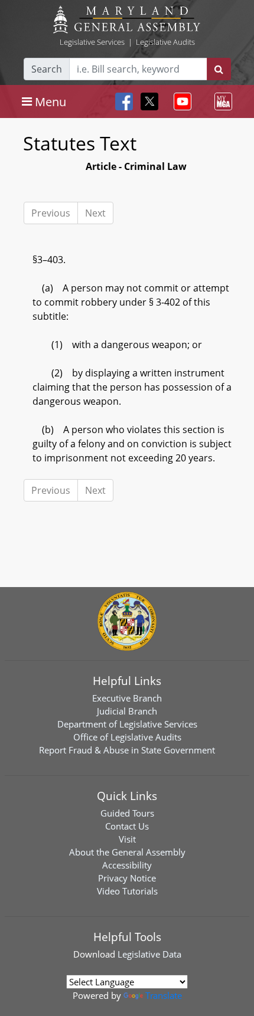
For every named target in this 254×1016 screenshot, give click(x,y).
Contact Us (127, 826)
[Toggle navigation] (180, 101)
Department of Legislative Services (127, 724)
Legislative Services (92, 42)
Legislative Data (149, 954)
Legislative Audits (165, 42)
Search (46, 69)
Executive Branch (127, 698)
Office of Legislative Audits (127, 737)
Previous (50, 213)
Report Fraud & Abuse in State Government (127, 750)
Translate (163, 995)
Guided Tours (127, 813)
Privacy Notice (127, 878)
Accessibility (127, 865)
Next (95, 213)
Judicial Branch (127, 711)
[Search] (219, 69)
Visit (127, 839)
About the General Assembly (127, 852)
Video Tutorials (127, 891)
